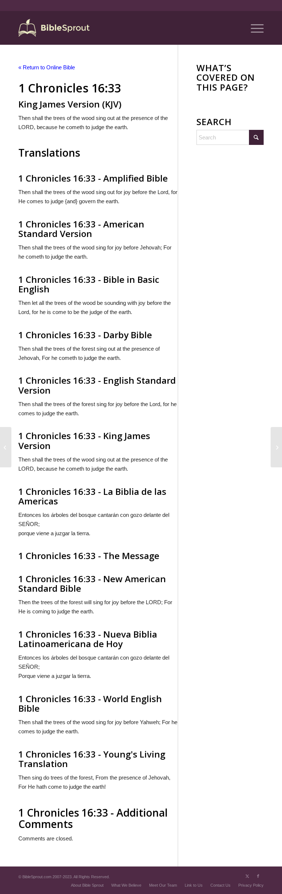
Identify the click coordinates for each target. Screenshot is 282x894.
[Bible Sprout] (54, 27)
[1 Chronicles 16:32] (5, 447)
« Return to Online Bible (46, 67)
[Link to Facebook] (258, 876)
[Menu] (253, 27)
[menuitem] (253, 27)
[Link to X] (247, 876)
